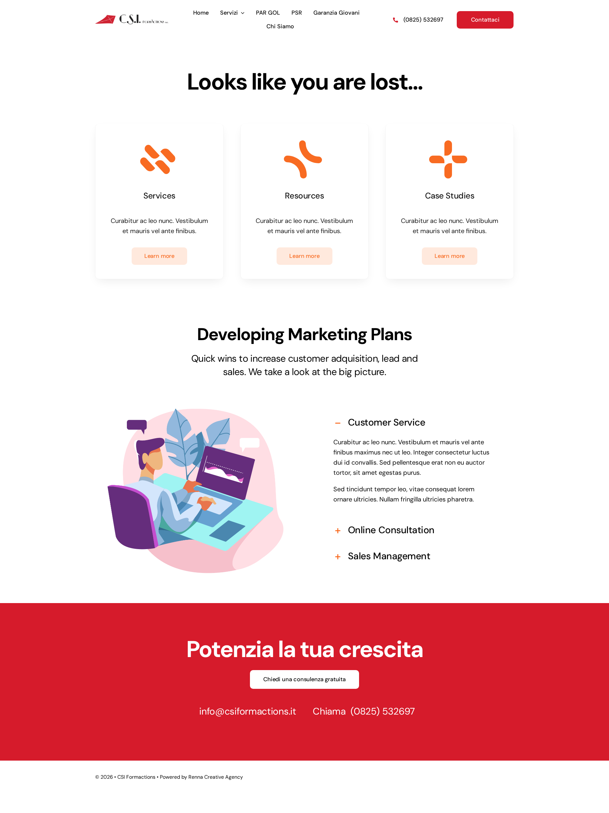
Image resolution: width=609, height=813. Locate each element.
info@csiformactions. (244, 711)
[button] (413, 422)
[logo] (131, 16)
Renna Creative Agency (215, 777)
